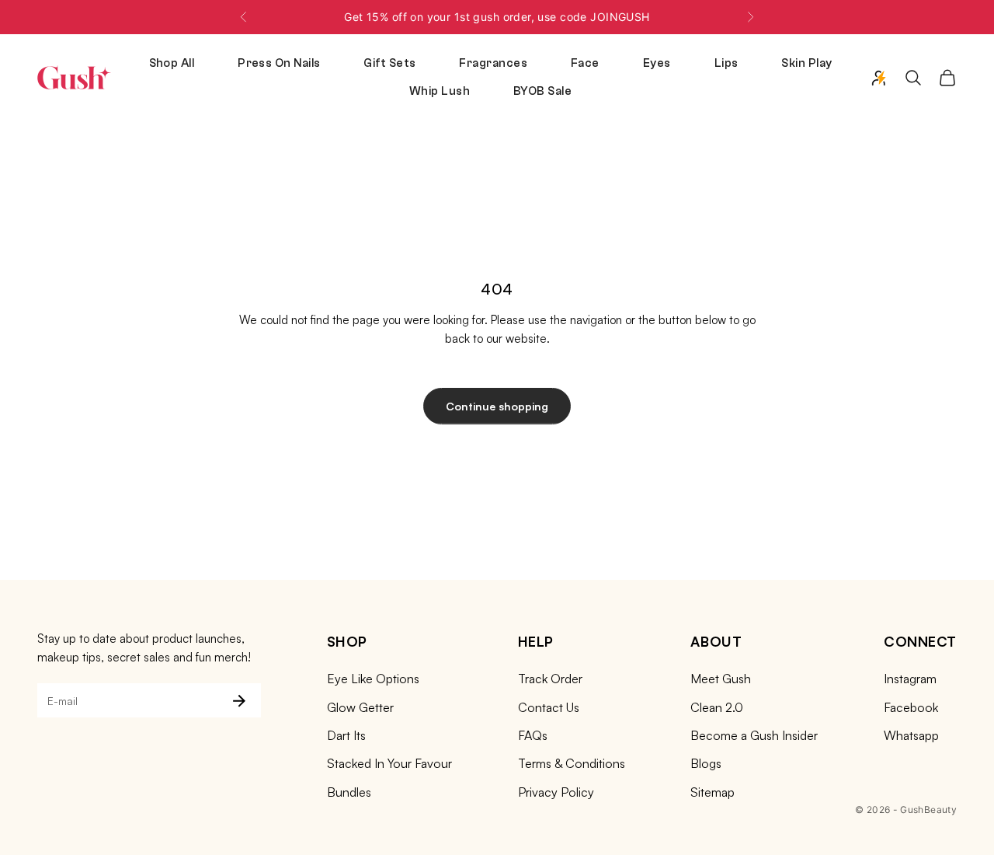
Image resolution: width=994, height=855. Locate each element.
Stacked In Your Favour (389, 763)
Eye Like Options (373, 678)
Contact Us (548, 707)
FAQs (532, 735)
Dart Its (346, 735)
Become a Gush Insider (754, 735)
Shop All (172, 63)
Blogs (705, 763)
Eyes (657, 63)
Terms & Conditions (571, 763)
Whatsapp (911, 735)
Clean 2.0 (716, 707)
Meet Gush (720, 678)
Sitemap (712, 792)
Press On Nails (279, 63)
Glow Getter (360, 707)
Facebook (911, 707)
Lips (726, 63)
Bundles (349, 792)
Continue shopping (497, 406)
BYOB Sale (542, 91)
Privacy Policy (556, 792)
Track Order (550, 678)
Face (585, 63)
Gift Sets (389, 63)
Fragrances (493, 63)
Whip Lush (439, 91)
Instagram (910, 678)
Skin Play (806, 63)
